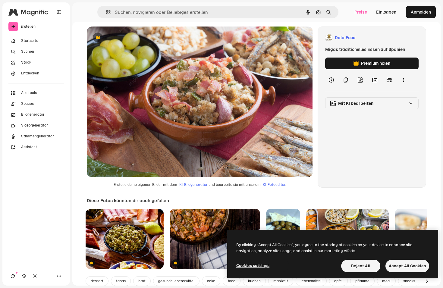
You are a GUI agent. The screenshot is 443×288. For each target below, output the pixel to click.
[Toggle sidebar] (59, 12)
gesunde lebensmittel (176, 281)
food (231, 281)
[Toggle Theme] (35, 276)
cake (211, 281)
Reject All (360, 265)
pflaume (362, 281)
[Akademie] (24, 276)
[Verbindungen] (13, 276)
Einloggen (386, 12)
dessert (97, 281)
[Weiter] (426, 281)
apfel (338, 281)
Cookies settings (252, 265)
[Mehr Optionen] (403, 80)
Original (125, 38)
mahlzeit (280, 281)
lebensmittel (311, 281)
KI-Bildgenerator (193, 184)
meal (386, 281)
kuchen (254, 281)
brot (142, 281)
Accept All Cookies (407, 265)
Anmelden (421, 12)
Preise (360, 12)
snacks (409, 281)
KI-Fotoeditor (274, 184)
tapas (121, 281)
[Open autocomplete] (106, 12)
